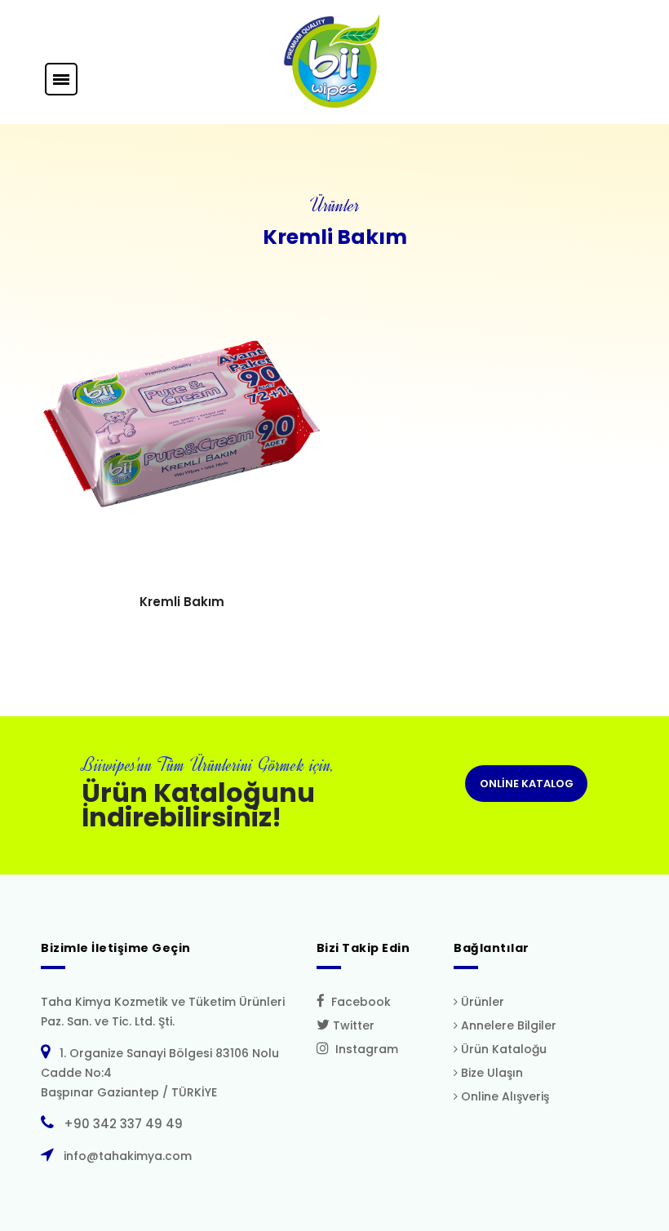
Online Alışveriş (503, 1096)
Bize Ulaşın (490, 1073)
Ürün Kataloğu (502, 1049)
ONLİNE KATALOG (527, 783)
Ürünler (481, 1002)
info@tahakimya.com (124, 1156)
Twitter (352, 1025)
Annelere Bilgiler (507, 1025)
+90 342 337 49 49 (120, 1123)
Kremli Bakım (182, 601)
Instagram (363, 1049)
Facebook (358, 1002)
